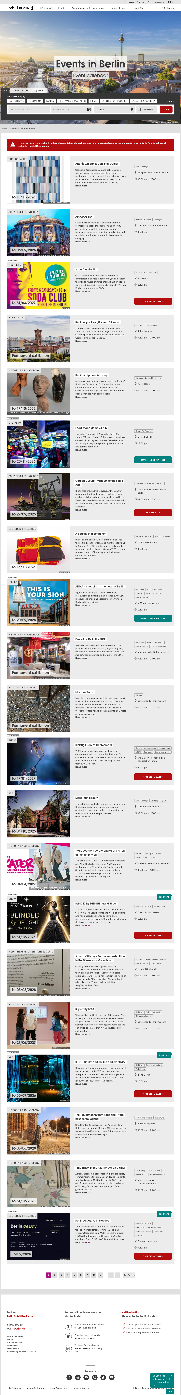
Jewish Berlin (141, 1174)
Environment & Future (145, 483)
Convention (12, 1345)
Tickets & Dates (153, 301)
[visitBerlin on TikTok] (103, 1377)
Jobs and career (15, 1342)
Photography (17, 159)
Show (12, 740)
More (171, 101)
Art (10, 793)
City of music (156, 963)
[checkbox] (16, 101)
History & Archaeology (23, 370)
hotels (78, 1338)
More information (153, 460)
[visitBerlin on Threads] (78, 1377)
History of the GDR (144, 536)
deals (97, 1335)
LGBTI (138, 752)
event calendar (83, 1348)
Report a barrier (81, 1388)
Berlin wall (140, 642)
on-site (92, 1327)
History (139, 325)
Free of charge (142, 166)
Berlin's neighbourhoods (146, 272)
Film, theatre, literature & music (30, 951)
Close (172, 1375)
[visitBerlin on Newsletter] (112, 1377)
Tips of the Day (20, 90)
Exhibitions (16, 317)
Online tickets (147, 109)
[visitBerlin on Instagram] (95, 1377)
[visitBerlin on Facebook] (69, 1377)
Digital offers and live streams (148, 1227)
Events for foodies (144, 431)
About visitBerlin (15, 1336)
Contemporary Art (162, 752)
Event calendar (90, 75)
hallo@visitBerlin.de (20, 1316)
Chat (170, 1391)
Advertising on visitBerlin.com (21, 1352)
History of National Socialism (148, 378)
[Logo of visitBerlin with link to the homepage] (21, 7)
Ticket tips (140, 1069)
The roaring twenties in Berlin (148, 1170)
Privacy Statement (35, 1388)
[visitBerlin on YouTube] (86, 1377)
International (165, 748)
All (5, 90)
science (160, 483)
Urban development (144, 1016)
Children (139, 593)
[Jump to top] (173, 1303)
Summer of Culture (153, 1065)
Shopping (140, 589)
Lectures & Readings (22, 528)
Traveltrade (13, 1348)
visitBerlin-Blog (131, 1312)
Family (12, 581)
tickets (91, 1338)
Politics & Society (143, 219)
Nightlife (14, 264)
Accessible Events (154, 589)
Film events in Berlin (144, 1118)
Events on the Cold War (146, 857)
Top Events (39, 90)
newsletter (18, 1328)
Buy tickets (153, 512)
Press (10, 1339)
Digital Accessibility (58, 1388)
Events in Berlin (90, 63)
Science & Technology (23, 212)
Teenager (158, 219)
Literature (159, 1118)
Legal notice (15, 1388)
